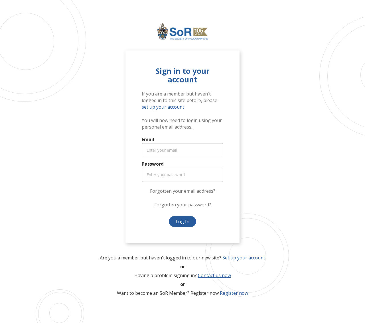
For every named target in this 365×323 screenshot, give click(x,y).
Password (153, 164)
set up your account (163, 107)
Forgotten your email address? (182, 191)
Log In (182, 221)
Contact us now (214, 275)
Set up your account (243, 258)
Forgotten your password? (182, 204)
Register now (234, 293)
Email (148, 139)
